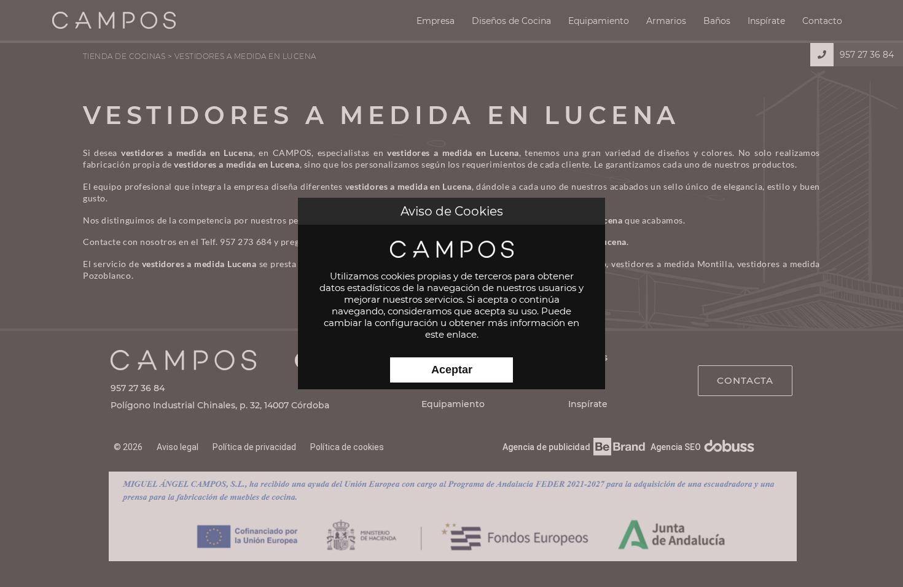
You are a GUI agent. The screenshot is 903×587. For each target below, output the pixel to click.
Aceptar (451, 369)
